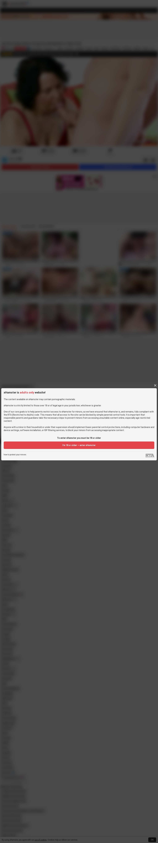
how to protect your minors (15, 455)
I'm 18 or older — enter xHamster (79, 445)
